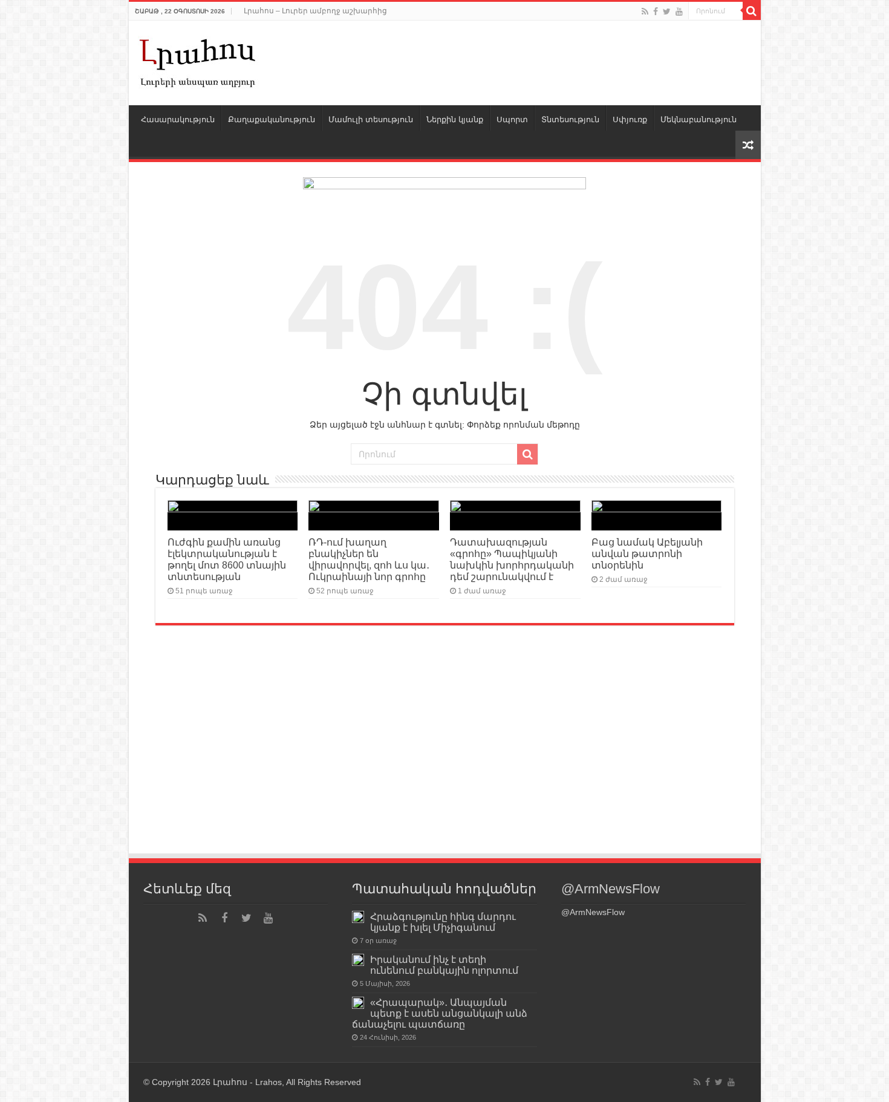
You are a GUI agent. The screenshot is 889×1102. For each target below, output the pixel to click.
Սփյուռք (630, 119)
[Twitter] (667, 11)
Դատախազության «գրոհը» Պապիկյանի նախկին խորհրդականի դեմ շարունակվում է (512, 559)
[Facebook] (655, 11)
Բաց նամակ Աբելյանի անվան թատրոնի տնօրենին (647, 553)
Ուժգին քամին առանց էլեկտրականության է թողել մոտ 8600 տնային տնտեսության (227, 559)
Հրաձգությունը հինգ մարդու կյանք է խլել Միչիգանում (443, 922)
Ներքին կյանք (454, 119)
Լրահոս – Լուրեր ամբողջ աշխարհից (315, 11)
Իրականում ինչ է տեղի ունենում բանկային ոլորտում (444, 965)
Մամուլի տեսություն (370, 119)
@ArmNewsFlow (610, 888)
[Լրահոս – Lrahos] (198, 60)
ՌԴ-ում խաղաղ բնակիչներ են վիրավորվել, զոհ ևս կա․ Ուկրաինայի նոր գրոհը (368, 559)
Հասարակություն (178, 119)
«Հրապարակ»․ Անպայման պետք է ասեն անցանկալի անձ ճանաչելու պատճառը (439, 1013)
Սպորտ (512, 119)
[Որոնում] (752, 11)
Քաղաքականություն (271, 119)
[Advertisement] (445, 761)
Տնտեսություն (570, 119)
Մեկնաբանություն (698, 119)
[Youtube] (679, 11)
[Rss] (645, 11)
